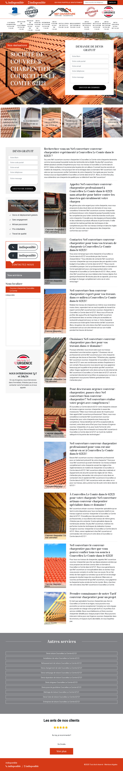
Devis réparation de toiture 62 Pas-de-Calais (106, 25)
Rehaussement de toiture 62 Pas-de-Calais (75, 25)
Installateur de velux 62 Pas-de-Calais (64, 25)
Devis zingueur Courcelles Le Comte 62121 (61, 682)
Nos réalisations (17, 45)
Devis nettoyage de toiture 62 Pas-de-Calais (97, 25)
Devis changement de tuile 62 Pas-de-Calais (87, 25)
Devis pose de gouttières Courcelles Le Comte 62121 (61, 687)
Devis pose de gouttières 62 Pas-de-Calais (21, 25)
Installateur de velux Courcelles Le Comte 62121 (61, 658)
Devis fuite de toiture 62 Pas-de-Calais (37, 25)
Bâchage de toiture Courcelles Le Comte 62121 (61, 692)
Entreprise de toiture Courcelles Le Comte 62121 (61, 702)
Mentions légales (111, 764)
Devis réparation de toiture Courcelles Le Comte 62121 (61, 678)
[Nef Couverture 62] (61, 11)
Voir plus (61, 751)
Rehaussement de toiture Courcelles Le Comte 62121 (61, 663)
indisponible (16, 2)
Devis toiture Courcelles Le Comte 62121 (61, 653)
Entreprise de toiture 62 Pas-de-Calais (46, 25)
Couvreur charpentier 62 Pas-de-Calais (11, 25)
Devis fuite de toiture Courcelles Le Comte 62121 (61, 697)
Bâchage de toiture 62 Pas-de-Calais (30, 25)
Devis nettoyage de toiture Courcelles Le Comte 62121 (61, 673)
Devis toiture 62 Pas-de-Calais (54, 25)
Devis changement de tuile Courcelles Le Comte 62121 (61, 668)
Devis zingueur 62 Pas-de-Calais (115, 25)
